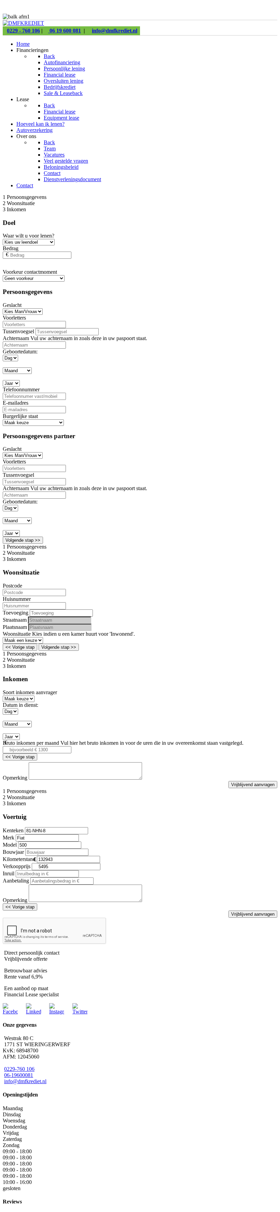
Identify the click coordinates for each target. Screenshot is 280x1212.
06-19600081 (18, 1075)
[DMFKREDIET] (23, 23)
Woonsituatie (17, 634)
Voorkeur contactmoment (30, 272)
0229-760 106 (19, 1069)
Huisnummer (17, 599)
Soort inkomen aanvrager (30, 692)
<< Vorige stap (19, 647)
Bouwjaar (13, 852)
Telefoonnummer (21, 389)
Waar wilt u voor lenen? (28, 236)
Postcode (12, 586)
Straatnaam (15, 620)
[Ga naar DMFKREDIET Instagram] (56, 1011)
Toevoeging (15, 613)
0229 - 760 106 (23, 30)
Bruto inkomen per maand (31, 743)
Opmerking (15, 778)
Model (10, 845)
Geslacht (12, 305)
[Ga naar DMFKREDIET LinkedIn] (33, 1011)
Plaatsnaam (15, 627)
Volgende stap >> (22, 540)
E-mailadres (15, 403)
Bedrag (10, 248)
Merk (8, 837)
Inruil (8, 873)
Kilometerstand (19, 859)
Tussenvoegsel (18, 331)
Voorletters (14, 318)
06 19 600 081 (64, 30)
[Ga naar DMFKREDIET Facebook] (10, 1011)
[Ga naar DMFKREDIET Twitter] (79, 1011)
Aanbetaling (16, 881)
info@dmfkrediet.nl (114, 30)
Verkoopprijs (16, 866)
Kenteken (13, 830)
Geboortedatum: (20, 351)
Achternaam (16, 338)
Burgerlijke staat (20, 416)
